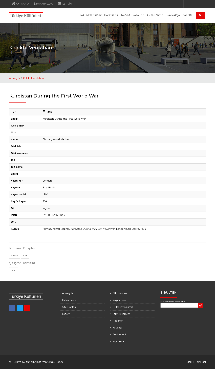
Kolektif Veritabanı (33, 78)
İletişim (66, 313)
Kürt (25, 255)
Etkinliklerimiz (121, 293)
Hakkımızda (69, 300)
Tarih (13, 270)
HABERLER (111, 15)
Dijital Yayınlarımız (123, 307)
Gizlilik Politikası (196, 361)
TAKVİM (125, 15)
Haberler (118, 320)
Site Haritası (69, 307)
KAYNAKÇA (173, 15)
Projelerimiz (119, 300)
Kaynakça (118, 341)
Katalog (117, 327)
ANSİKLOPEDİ (155, 15)
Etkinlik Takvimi (122, 313)
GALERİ (187, 15)
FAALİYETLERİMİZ (91, 15)
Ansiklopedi (119, 334)
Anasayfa (14, 78)
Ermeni (14, 255)
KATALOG (138, 15)
